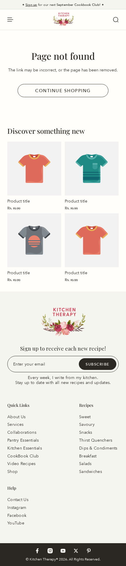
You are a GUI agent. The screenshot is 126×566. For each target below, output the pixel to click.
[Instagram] (50, 551)
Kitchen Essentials (24, 448)
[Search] (115, 19)
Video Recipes (21, 463)
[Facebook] (37, 551)
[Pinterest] (89, 551)
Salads (85, 463)
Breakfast (88, 455)
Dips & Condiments (98, 448)
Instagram (16, 507)
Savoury (87, 424)
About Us (16, 416)
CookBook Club (23, 455)
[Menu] (10, 20)
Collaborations (21, 432)
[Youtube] (63, 551)
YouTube (15, 523)
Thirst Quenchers (95, 440)
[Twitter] (76, 551)
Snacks (85, 432)
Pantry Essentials (23, 440)
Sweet (85, 416)
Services (15, 424)
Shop (12, 471)
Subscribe (98, 364)
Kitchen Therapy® (44, 559)
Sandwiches (90, 471)
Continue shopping (63, 90)
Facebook (16, 515)
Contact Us (17, 499)
